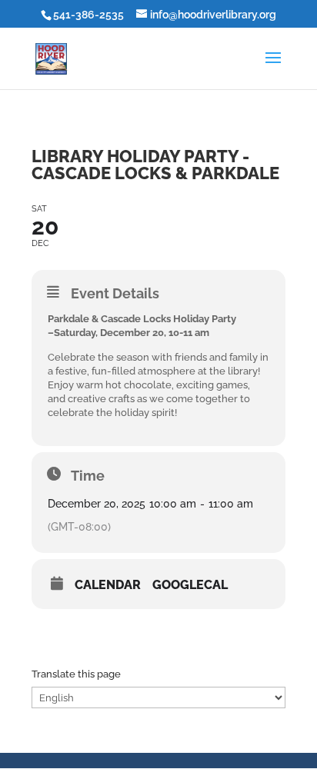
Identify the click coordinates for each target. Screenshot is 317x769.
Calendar (108, 585)
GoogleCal (190, 585)
